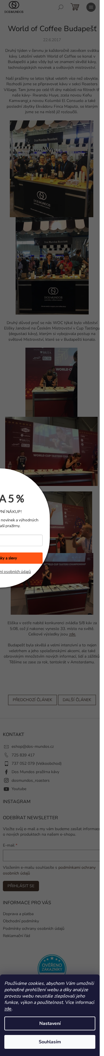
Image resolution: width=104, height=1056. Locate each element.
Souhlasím (50, 1042)
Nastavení (50, 1023)
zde (8, 1009)
